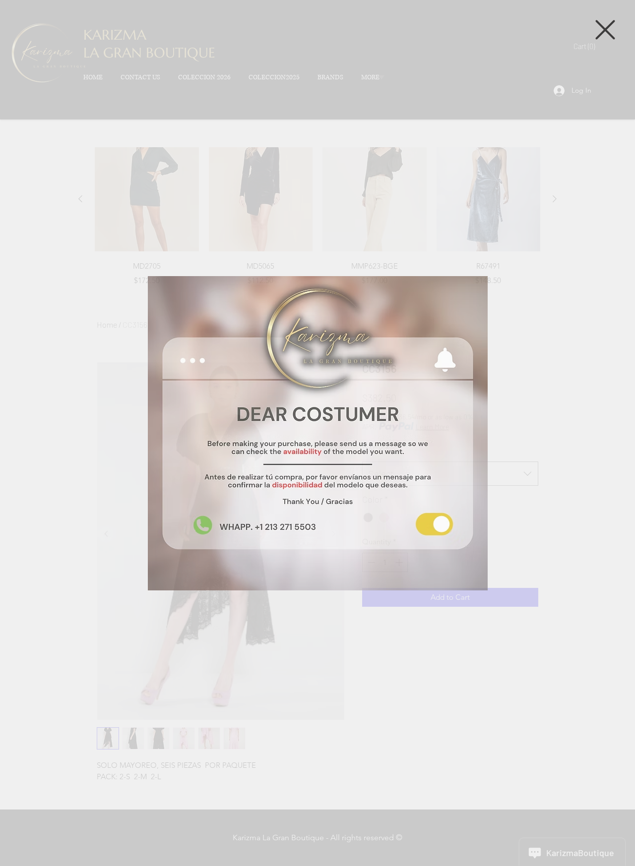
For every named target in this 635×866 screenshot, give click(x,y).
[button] (605, 30)
